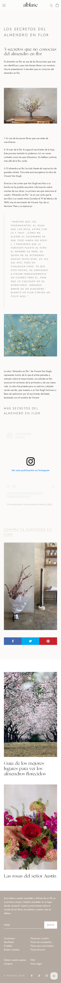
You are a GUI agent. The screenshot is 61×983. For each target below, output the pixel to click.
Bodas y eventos (11, 949)
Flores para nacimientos (42, 945)
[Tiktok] (39, 975)
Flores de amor (38, 949)
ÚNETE (50, 925)
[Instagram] (47, 975)
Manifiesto (9, 942)
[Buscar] (51, 5)
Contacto (8, 963)
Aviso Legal (36, 963)
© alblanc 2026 (14, 975)
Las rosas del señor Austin (30, 875)
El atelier (8, 945)
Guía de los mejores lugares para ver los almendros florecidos (25, 768)
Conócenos (9, 938)
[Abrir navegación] (4, 5)
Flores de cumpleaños (41, 942)
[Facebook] (32, 975)
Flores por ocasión (40, 938)
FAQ (33, 960)
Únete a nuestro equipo (15, 960)
